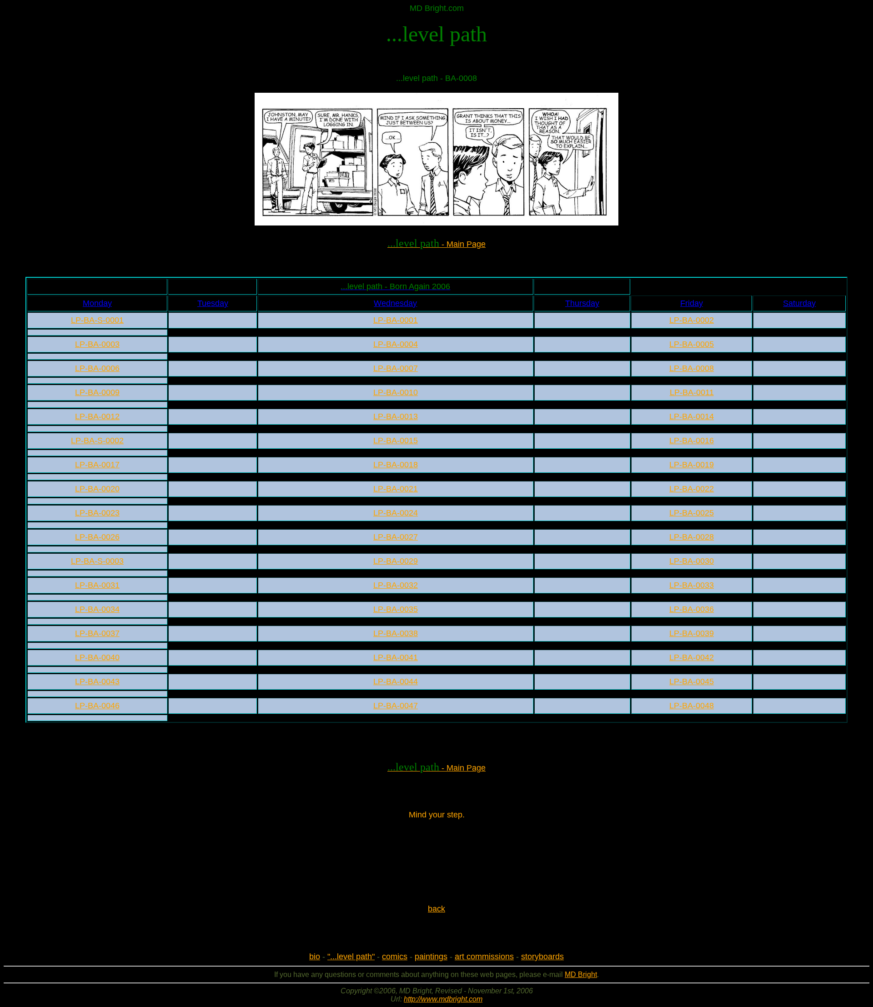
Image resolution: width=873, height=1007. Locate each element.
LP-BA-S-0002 (97, 440)
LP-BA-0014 (691, 416)
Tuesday (212, 303)
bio (314, 956)
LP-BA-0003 (97, 344)
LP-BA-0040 (97, 657)
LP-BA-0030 (691, 561)
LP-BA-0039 (691, 633)
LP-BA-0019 (691, 464)
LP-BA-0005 (691, 344)
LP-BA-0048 (691, 705)
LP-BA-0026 (97, 536)
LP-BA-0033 (691, 585)
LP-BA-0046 (97, 705)
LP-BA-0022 (691, 488)
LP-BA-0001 (395, 320)
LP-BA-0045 (691, 681)
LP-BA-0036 (691, 609)
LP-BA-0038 (395, 633)
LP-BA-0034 (97, 609)
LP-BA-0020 (97, 488)
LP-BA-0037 (97, 633)
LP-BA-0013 (395, 416)
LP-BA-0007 (395, 368)
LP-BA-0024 (395, 512)
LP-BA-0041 (395, 657)
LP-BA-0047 (395, 705)
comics (394, 956)
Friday (691, 303)
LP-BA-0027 (395, 536)
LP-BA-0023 (97, 512)
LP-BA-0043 (97, 681)
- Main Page (436, 244)
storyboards (542, 956)
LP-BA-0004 (395, 344)
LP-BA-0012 (97, 416)
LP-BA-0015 (395, 440)
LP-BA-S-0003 (97, 561)
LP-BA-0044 (395, 681)
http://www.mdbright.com (443, 999)
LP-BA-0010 (395, 392)
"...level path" (351, 956)
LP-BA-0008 (691, 368)
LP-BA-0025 (691, 512)
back (436, 908)
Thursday (582, 303)
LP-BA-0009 (97, 392)
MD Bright (581, 974)
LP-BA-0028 (691, 536)
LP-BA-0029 (395, 561)
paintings (431, 956)
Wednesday (395, 303)
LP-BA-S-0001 (97, 320)
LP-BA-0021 (395, 488)
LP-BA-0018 (395, 464)
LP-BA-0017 (97, 464)
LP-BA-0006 (97, 368)
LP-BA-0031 (97, 585)
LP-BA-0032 (395, 585)
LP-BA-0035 (395, 609)
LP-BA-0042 (691, 657)
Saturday (799, 303)
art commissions (484, 956)
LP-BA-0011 (692, 392)
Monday (97, 303)
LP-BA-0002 (691, 320)
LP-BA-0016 (691, 440)
